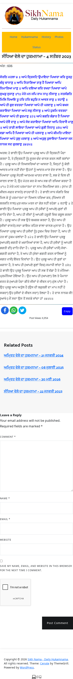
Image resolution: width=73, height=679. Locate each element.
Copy (67, 311)
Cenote (44, 663)
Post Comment (57, 623)
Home (13, 37)
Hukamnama (29, 37)
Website (5, 539)
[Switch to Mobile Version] (36, 677)
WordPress (27, 667)
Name (5, 498)
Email (5, 519)
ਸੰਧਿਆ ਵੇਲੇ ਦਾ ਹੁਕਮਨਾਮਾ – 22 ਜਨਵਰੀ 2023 (33, 391)
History (46, 37)
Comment (8, 436)
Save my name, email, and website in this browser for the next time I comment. (36, 568)
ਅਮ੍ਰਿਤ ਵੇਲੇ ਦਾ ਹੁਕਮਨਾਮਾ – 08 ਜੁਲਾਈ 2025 (34, 368)
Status (37, 47)
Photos (59, 37)
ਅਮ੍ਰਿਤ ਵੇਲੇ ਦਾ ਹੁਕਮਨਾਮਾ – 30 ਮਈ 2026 (32, 379)
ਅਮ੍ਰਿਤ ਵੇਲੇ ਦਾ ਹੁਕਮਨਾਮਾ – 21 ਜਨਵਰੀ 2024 (33, 356)
